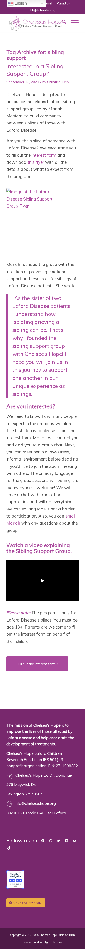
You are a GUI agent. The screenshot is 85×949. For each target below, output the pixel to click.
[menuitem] (63, 3)
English (20, 3)
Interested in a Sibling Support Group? (34, 70)
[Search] (61, 22)
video (36, 545)
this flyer (36, 162)
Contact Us (63, 3)
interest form (44, 155)
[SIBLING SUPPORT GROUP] (32, 222)
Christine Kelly (58, 82)
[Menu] (72, 22)
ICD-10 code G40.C (30, 812)
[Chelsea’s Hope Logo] (35, 22)
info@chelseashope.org (35, 803)
